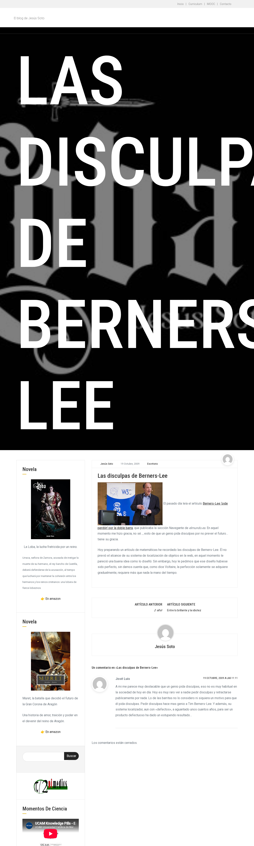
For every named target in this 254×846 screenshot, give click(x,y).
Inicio (180, 4)
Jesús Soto (106, 463)
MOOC (211, 4)
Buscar (71, 756)
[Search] (234, 30)
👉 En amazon (51, 599)
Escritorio (152, 463)
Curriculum (195, 4)
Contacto (225, 4)
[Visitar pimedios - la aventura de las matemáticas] (50, 786)
